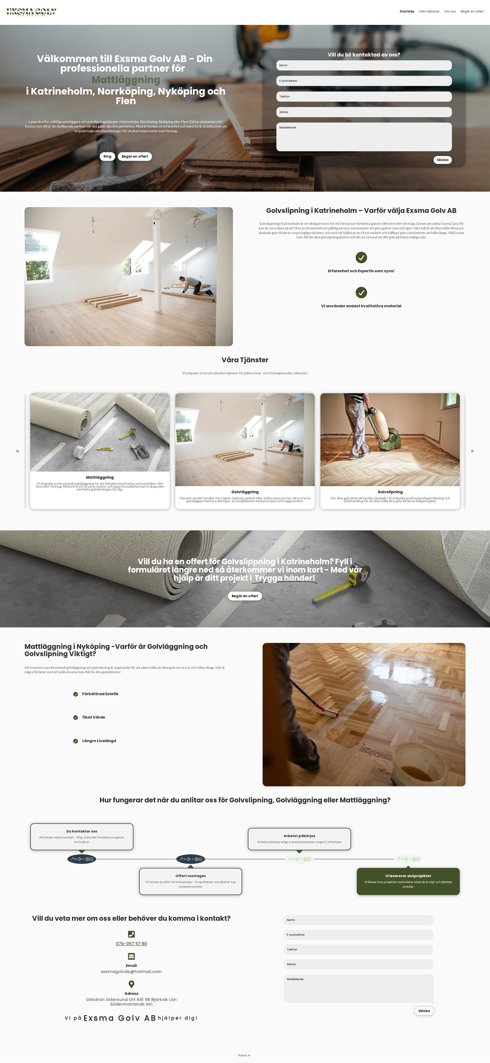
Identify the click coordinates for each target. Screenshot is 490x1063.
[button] (472, 451)
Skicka (442, 159)
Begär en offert (135, 156)
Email (131, 965)
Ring (107, 156)
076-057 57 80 (131, 944)
